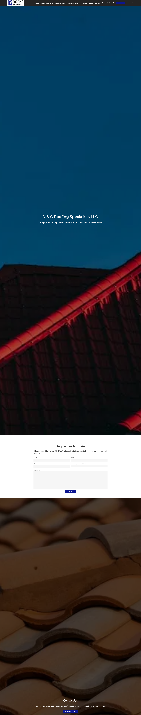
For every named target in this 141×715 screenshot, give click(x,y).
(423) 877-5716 (120, 2)
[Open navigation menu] (132, 3)
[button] (75, 3)
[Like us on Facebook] (128, 2)
